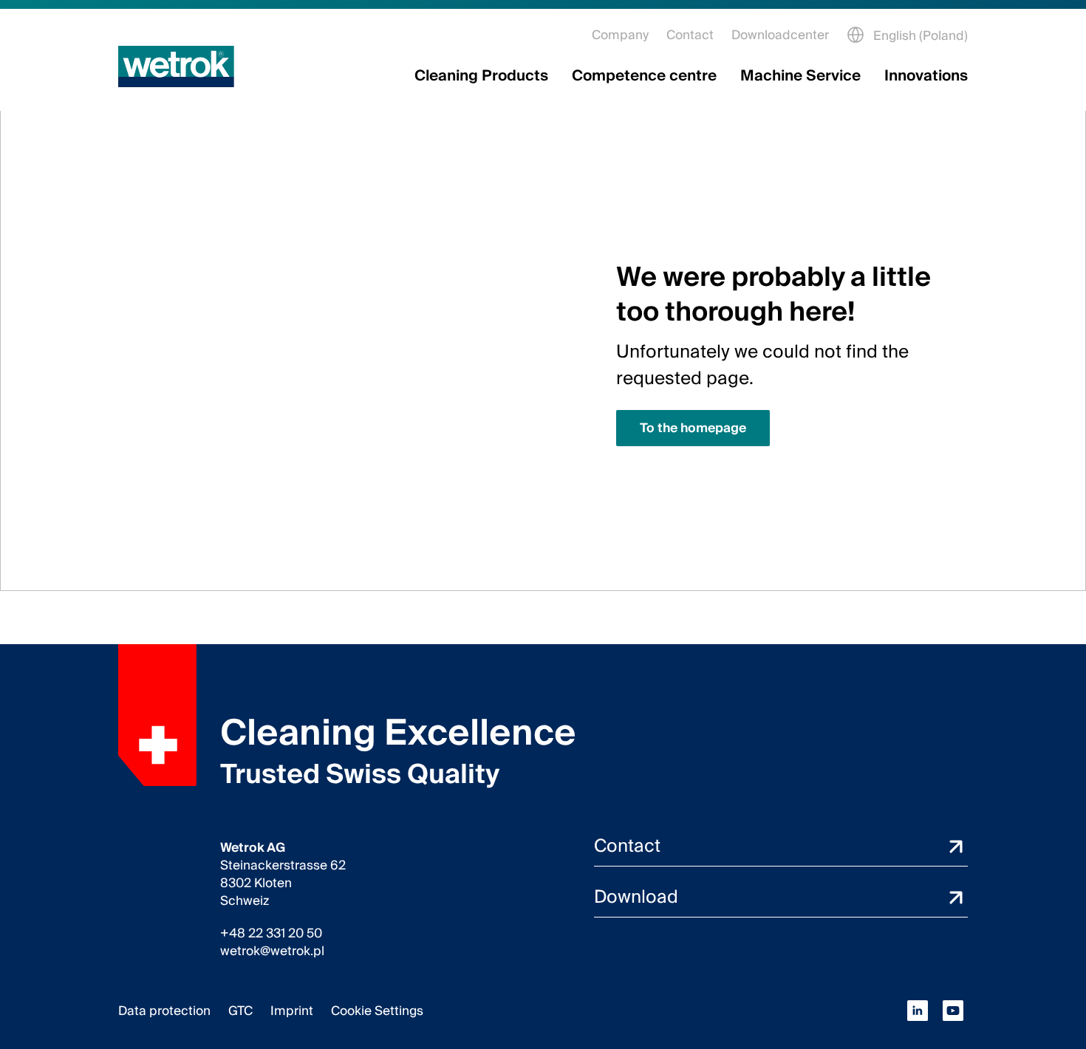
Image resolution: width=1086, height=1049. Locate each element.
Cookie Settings (377, 1011)
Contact (690, 35)
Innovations (926, 76)
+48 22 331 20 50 (271, 934)
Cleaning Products (481, 76)
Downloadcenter (780, 35)
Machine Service (800, 76)
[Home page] (176, 66)
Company (620, 35)
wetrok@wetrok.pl (272, 951)
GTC (240, 1011)
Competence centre (644, 76)
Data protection (164, 1011)
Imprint (291, 1011)
